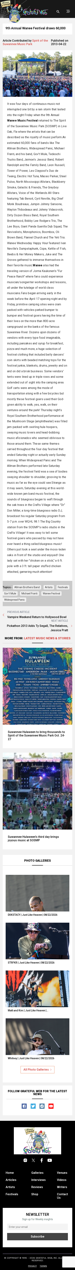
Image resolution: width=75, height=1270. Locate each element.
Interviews (38, 1180)
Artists (49, 587)
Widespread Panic (14, 599)
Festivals (63, 587)
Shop (34, 1194)
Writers (62, 1187)
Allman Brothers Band (27, 587)
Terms (43, 1266)
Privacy (32, 1266)
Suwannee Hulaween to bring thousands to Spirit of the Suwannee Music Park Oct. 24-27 (36, 735)
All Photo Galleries (36, 1069)
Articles (11, 1180)
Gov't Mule (10, 593)
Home (10, 1173)
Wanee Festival (51, 593)
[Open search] (58, 11)
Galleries (37, 1173)
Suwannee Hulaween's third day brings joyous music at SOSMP (33, 838)
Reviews (37, 1187)
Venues (62, 1173)
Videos (61, 1180)
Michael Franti (29, 593)
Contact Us (62, 1195)
